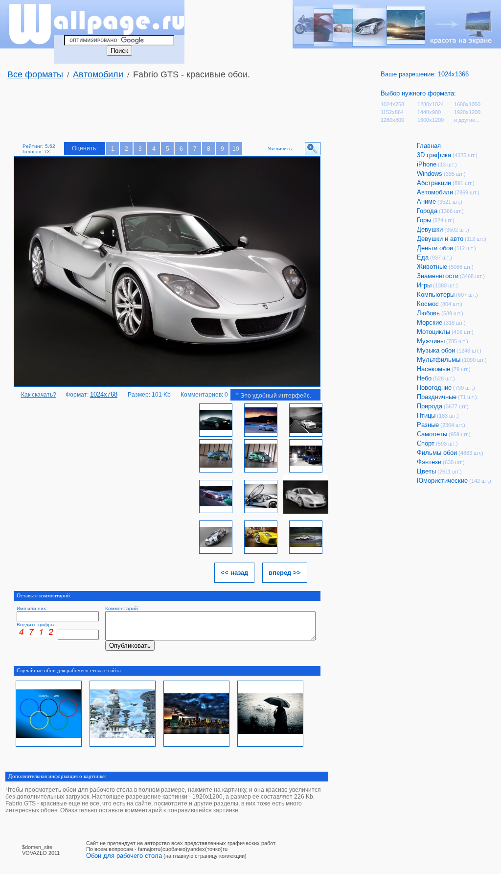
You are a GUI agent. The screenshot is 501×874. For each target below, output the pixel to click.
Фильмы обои (437, 452)
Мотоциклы (433, 331)
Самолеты (432, 434)
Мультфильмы (438, 359)
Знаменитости (437, 276)
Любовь (428, 313)
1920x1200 (467, 112)
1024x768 (392, 104)
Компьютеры (436, 294)
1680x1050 (467, 104)
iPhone (426, 164)
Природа (429, 406)
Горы (424, 220)
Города (427, 210)
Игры (424, 285)
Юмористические (442, 480)
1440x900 (429, 112)
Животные (432, 266)
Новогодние (434, 387)
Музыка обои (436, 350)
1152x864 (392, 112)
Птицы (426, 415)
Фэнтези (429, 462)
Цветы (426, 471)
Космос (428, 303)
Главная (429, 145)
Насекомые (433, 369)
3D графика (434, 155)
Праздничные (436, 397)
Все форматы (35, 74)
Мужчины (431, 341)
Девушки (430, 229)
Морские (429, 322)
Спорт (425, 443)
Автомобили (98, 74)
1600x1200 (430, 120)
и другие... (466, 120)
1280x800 (392, 120)
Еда (423, 257)
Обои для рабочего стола (124, 855)
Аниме (426, 201)
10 (235, 148)
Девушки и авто (440, 238)
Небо (424, 378)
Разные (428, 424)
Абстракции (434, 183)
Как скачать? (38, 394)
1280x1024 (430, 104)
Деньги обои (435, 248)
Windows (429, 173)
